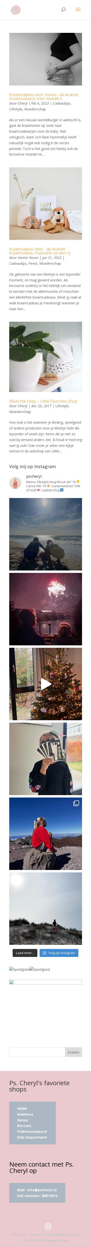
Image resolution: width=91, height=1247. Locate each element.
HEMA (22, 1108)
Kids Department (32, 1137)
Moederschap (35, 109)
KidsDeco (25, 1114)
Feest (33, 263)
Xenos (22, 1120)
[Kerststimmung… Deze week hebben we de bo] (45, 684)
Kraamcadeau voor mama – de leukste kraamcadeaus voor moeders (43, 96)
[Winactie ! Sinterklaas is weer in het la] (45, 759)
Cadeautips (61, 103)
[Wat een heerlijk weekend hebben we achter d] (45, 908)
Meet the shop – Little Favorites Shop (43, 401)
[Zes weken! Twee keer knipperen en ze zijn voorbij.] (45, 534)
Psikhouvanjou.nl (32, 1131)
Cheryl (22, 103)
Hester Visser (28, 257)
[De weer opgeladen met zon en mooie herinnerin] (45, 834)
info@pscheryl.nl (42, 1190)
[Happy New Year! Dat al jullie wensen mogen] (45, 609)
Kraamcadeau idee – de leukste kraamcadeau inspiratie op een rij (39, 251)
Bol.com (24, 1125)
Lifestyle (15, 109)
